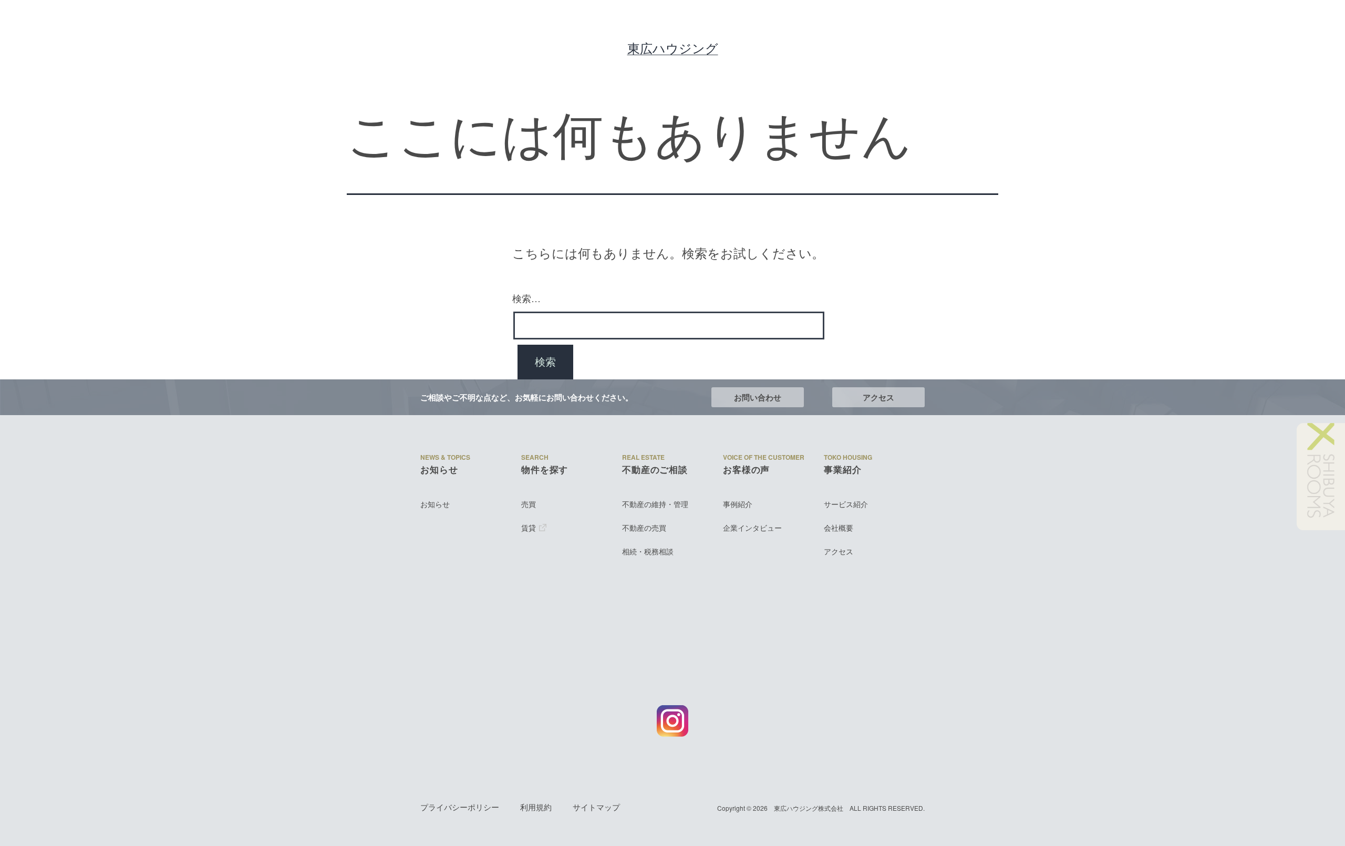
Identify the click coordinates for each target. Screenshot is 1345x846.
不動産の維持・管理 (655, 504)
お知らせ (435, 504)
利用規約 (536, 807)
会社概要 (838, 528)
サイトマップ (596, 807)
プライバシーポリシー (459, 807)
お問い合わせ (757, 397)
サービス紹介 (846, 504)
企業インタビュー (752, 528)
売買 (528, 504)
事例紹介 (737, 504)
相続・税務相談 (648, 551)
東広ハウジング (672, 48)
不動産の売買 (644, 528)
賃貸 (528, 528)
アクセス (878, 397)
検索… (526, 298)
